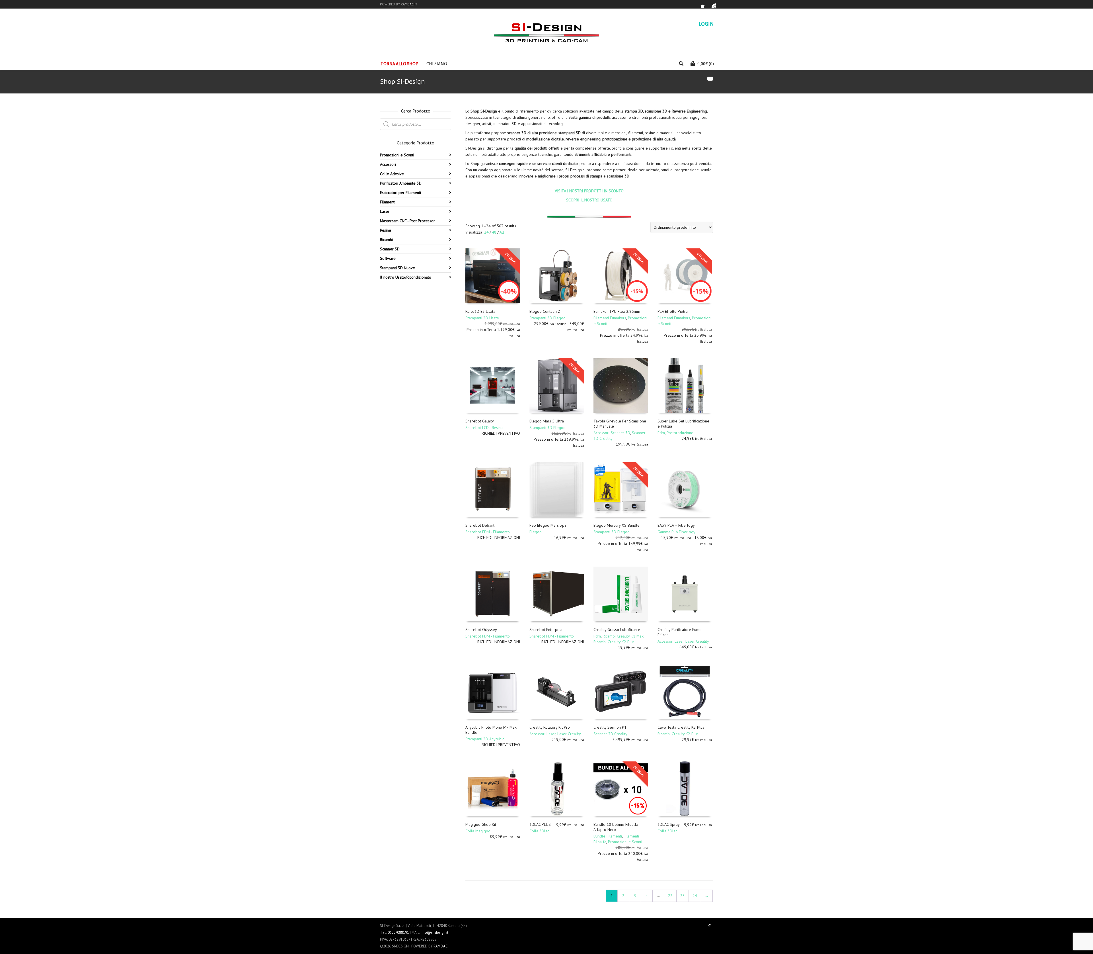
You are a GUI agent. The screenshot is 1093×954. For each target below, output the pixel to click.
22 (670, 895)
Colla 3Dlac (539, 831)
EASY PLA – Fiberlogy (676, 525)
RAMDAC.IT (409, 4)
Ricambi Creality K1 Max (623, 636)
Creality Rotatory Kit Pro (549, 727)
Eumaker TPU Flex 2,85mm (616, 311)
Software (388, 258)
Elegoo (535, 531)
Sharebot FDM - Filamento (487, 531)
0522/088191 (398, 932)
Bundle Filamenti (607, 836)
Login (706, 23)
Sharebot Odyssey (481, 629)
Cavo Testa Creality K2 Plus (681, 727)
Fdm (661, 432)
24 (486, 232)
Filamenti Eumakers (609, 317)
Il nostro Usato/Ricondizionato (405, 277)
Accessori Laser (671, 641)
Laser (384, 211)
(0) (705, 63)
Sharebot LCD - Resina (484, 427)
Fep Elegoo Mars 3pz (547, 525)
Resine (385, 230)
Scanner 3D (390, 249)
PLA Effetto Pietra (673, 311)
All (502, 232)
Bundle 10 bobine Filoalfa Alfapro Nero (615, 827)
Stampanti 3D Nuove (397, 267)
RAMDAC (440, 946)
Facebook (704, 4)
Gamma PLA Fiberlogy (676, 531)
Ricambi (386, 239)
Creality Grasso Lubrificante (616, 629)
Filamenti (387, 202)
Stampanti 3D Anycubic (484, 738)
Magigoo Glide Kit (480, 824)
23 (682, 895)
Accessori (388, 164)
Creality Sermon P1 (609, 727)
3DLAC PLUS (540, 824)
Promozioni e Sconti (625, 841)
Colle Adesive (392, 173)
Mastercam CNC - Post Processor (407, 220)
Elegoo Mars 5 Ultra (546, 421)
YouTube (712, 4)
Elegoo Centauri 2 (544, 311)
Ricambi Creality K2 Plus (613, 641)
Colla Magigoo (477, 831)
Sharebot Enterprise (546, 629)
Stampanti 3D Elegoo (547, 317)
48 (494, 232)
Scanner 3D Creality (610, 733)
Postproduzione (680, 432)
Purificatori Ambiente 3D (401, 183)
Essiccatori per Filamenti (400, 192)
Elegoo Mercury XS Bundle (616, 525)
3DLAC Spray (669, 824)
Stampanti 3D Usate (482, 317)
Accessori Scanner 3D (611, 432)
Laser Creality (697, 641)
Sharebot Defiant (479, 525)
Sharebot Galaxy (479, 421)
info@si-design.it (434, 932)
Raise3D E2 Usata (480, 311)
